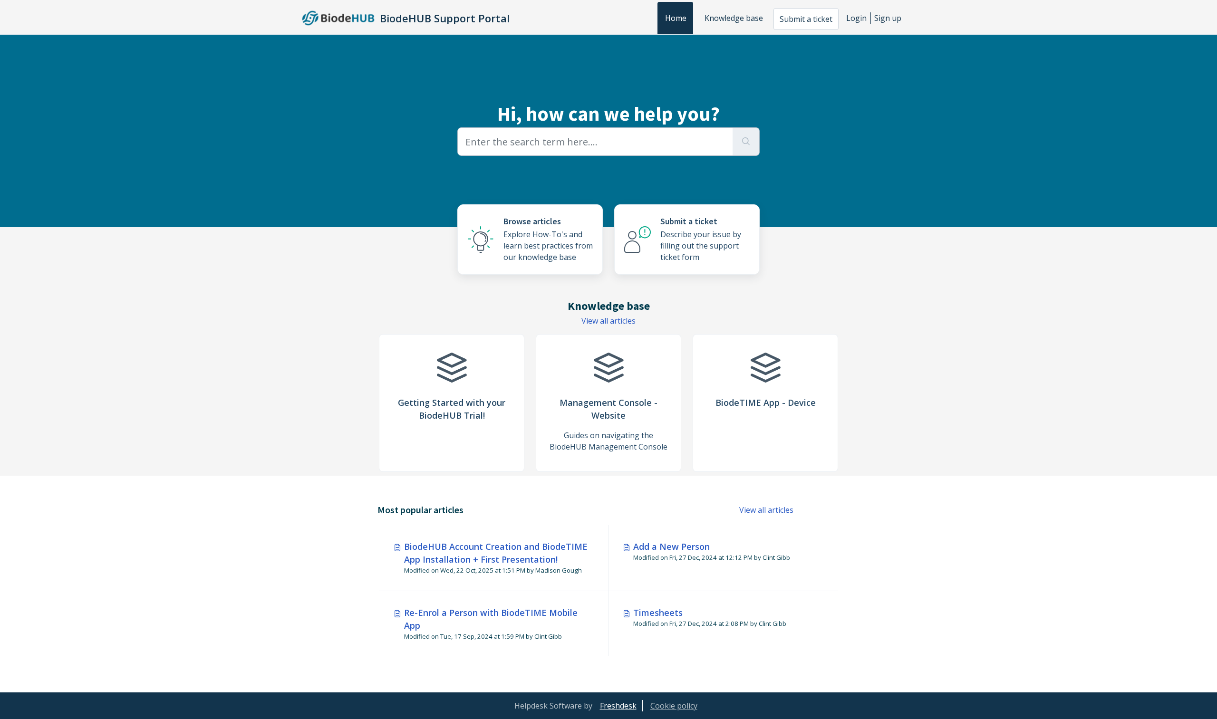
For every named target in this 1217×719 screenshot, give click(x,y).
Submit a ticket (806, 19)
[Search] (746, 141)
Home (675, 18)
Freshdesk (618, 705)
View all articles (608, 321)
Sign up (887, 18)
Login (856, 18)
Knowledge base (734, 18)
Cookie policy (673, 705)
